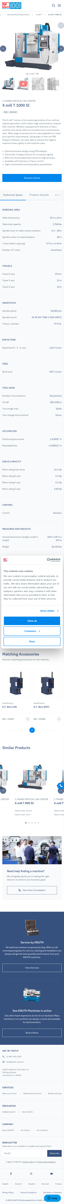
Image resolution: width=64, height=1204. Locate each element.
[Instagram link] (31, 1174)
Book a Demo (32, 1032)
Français (59, 1184)
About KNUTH (8, 1130)
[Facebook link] (11, 1174)
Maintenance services (32, 1093)
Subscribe (54, 1153)
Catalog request (8, 1112)
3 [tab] (32, 822)
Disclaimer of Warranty (52, 1192)
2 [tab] (28, 822)
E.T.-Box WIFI (41, 706)
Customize (30, 631)
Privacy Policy (8, 1192)
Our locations (42, 1130)
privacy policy (28, 1162)
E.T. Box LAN (9, 706)
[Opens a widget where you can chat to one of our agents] (52, 1198)
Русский (45, 1184)
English (5, 1184)
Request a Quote (32, 177)
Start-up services (9, 1093)
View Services (32, 967)
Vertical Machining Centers (18, 14)
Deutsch (18, 1184)
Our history (25, 1130)
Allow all (32, 620)
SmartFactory (7, 703)
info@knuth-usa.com (15, 1062)
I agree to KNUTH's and (31, 1162)
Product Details (39, 194)
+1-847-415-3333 (13, 1056)
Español (32, 1184)
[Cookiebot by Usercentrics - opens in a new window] (46, 560)
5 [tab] (38, 822)
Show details (47, 610)
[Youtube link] (52, 1174)
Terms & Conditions (28, 1192)
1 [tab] (25, 822)
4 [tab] (35, 822)
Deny (32, 641)
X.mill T (39, 14)
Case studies (27, 1112)
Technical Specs (13, 194)
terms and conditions (47, 1162)
